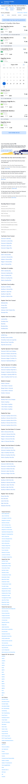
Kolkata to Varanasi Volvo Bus (8, 436)
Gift (2, 774)
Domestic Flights (5, 703)
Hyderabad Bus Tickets (6, 565)
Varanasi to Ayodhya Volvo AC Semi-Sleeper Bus (12, 420)
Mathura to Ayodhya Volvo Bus (8, 455)
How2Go (3, 776)
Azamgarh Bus (4, 312)
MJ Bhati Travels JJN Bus (7, 337)
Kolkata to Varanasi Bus (6, 259)
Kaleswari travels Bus (6, 633)
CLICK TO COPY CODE (6, 150)
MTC (3, 695)
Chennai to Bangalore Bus (7, 538)
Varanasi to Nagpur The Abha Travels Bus (10, 358)
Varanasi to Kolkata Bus (6, 243)
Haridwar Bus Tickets (6, 595)
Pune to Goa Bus (5, 550)
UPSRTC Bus (4, 335)
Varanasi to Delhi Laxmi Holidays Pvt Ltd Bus (11, 351)
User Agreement (5, 749)
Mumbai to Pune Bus (6, 552)
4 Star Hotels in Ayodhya (6, 406)
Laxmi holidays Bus (5, 649)
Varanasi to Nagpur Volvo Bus (8, 473)
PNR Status (4, 724)
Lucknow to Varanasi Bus (7, 257)
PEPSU (3, 686)
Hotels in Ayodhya (5, 402)
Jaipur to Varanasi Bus (6, 264)
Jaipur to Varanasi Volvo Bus (7, 441)
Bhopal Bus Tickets (5, 602)
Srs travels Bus (5, 631)
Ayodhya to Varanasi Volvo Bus (8, 482)
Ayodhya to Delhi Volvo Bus (7, 480)
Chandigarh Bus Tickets (6, 597)
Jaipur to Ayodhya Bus (6, 275)
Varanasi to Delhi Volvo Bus (7, 464)
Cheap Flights (4, 719)
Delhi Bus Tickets (5, 570)
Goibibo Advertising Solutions (7, 740)
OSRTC (3, 665)
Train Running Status (6, 722)
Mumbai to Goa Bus (5, 522)
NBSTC (3, 692)
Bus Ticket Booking (5, 708)
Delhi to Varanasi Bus (6, 254)
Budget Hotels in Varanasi (7, 388)
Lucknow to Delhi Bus (6, 554)
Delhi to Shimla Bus (5, 543)
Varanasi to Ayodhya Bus (6, 273)
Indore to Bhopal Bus (6, 541)
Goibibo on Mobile (5, 760)
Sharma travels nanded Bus (7, 629)
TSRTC (3, 663)
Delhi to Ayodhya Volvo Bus (7, 448)
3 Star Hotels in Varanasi (6, 385)
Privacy (3, 751)
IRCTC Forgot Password (6, 738)
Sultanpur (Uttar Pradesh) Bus (8, 310)
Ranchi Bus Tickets (5, 604)
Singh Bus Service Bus (6, 344)
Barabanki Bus (4, 326)
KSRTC (3, 679)
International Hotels (5, 701)
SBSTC (3, 670)
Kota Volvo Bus (4, 498)
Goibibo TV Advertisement (7, 762)
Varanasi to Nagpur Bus (6, 248)
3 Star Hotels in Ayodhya (6, 404)
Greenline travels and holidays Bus (8, 608)
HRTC (3, 667)
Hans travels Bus (5, 611)
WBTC (3, 681)
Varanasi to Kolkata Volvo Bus (8, 468)
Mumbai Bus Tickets (6, 577)
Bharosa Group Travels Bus (7, 342)
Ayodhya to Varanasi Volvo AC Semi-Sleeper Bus (12, 422)
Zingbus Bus (4, 624)
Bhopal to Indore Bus (6, 547)
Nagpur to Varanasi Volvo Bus (8, 439)
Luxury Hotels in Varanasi (7, 390)
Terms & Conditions (5, 746)
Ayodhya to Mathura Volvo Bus (8, 489)
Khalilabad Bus (4, 328)
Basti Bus (3, 323)
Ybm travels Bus (5, 643)
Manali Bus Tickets (5, 579)
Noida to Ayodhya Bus (6, 280)
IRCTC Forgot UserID (6, 735)
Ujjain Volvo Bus (4, 503)
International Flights (5, 706)
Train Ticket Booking (6, 713)
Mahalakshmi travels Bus (6, 636)
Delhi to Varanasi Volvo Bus (7, 431)
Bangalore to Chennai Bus (7, 529)
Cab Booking (4, 710)
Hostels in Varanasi (5, 393)
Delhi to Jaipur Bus (5, 536)
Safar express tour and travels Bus (8, 652)
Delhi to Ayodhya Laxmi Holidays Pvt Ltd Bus (11, 367)
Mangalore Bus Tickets (6, 590)
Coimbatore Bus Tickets (6, 574)
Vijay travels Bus (5, 647)
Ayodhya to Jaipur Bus (6, 291)
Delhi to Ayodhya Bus (6, 270)
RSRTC (3, 676)
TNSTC (3, 658)
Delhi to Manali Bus (5, 513)
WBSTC (3, 688)
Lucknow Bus (4, 319)
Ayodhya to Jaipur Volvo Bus (7, 485)
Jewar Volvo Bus (5, 501)
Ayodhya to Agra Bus (6, 294)
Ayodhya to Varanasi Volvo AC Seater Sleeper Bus (12, 418)
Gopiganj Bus (4, 307)
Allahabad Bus (4, 303)
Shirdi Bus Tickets (5, 572)
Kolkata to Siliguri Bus (6, 545)
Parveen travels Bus (6, 613)
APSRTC (3, 656)
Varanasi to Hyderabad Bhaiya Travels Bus (11, 360)
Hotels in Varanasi (5, 383)
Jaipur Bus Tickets (5, 600)
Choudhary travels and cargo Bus (8, 340)
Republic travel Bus (5, 622)
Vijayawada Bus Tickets (6, 588)
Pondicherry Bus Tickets (6, 584)
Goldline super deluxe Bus (7, 645)
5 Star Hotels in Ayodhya (6, 409)
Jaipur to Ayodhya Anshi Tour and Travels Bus (11, 377)
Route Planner (4, 715)
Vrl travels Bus (4, 620)
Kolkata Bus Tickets (5, 581)
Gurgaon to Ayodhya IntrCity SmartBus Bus (11, 372)
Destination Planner (5, 717)
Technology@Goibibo (6, 765)
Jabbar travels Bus (5, 627)
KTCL (3, 690)
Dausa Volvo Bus (5, 496)
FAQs (3, 767)
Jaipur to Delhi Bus (5, 515)
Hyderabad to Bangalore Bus (7, 531)
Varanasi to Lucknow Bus (7, 241)
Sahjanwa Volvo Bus (5, 505)
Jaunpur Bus (4, 305)
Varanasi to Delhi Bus (6, 238)
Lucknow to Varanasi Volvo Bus (8, 434)
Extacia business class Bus (7, 640)
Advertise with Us (5, 769)
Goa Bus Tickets (5, 561)
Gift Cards (4, 772)
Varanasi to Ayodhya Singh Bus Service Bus (11, 369)
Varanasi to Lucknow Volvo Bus (8, 466)
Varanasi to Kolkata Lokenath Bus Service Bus (11, 353)
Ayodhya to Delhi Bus (6, 286)
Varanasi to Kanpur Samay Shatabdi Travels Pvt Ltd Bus (14, 356)
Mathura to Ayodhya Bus (6, 278)
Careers (3, 756)
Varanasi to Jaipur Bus (6, 245)
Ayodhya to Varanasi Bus (6, 289)
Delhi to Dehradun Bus (6, 525)
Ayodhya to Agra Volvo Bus (7, 487)
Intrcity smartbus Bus (6, 638)
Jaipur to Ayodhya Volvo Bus (7, 452)
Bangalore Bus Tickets (6, 563)
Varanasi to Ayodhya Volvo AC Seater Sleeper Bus (12, 415)
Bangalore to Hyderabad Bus (7, 534)
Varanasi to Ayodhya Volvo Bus (8, 450)
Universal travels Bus (6, 617)
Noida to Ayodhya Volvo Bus (7, 457)
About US (3, 744)
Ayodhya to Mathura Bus (6, 296)
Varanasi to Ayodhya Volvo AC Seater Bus (10, 425)
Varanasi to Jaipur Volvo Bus (7, 471)
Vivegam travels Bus (6, 615)
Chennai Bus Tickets (6, 568)
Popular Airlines (5, 733)
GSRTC (3, 674)
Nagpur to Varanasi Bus (6, 261)
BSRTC (3, 683)
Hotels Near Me (5, 731)
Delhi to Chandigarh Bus (6, 527)
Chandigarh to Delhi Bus (6, 518)
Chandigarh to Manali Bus (7, 557)
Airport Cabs (4, 726)
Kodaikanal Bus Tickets (6, 593)
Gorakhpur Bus (4, 321)
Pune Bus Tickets (5, 586)
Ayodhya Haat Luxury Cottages (8, 399)
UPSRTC (3, 660)
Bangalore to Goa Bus (6, 520)
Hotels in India (4, 729)
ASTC (3, 672)
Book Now (7, 168)
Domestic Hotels (5, 699)
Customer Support (5, 753)
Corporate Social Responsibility (8, 758)
